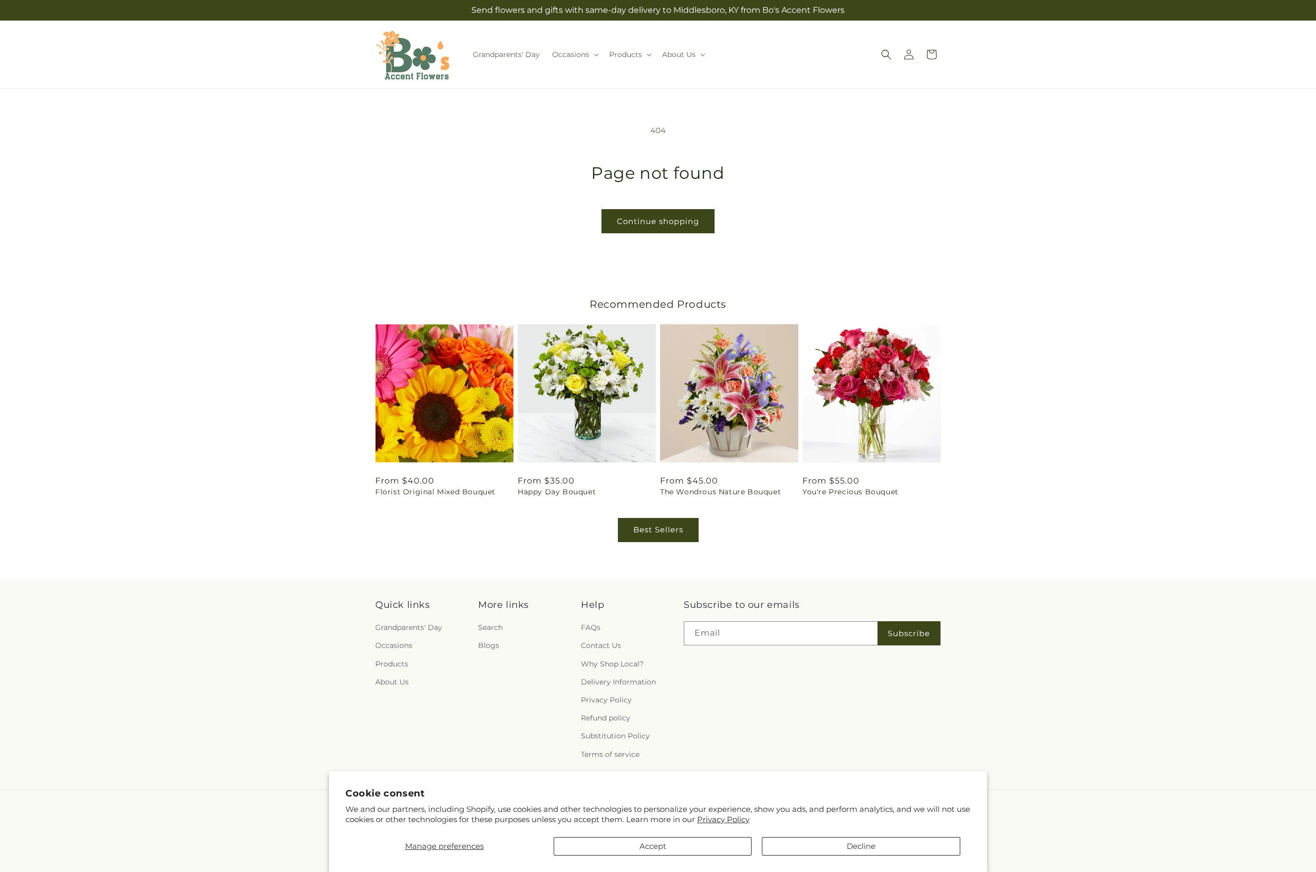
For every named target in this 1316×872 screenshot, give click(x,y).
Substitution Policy (615, 735)
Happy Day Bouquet (557, 491)
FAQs (590, 627)
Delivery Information (618, 682)
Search (490, 627)
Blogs (488, 645)
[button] (574, 54)
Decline (861, 846)
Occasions (393, 645)
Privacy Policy (723, 819)
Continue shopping (658, 221)
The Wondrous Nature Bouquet (720, 491)
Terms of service (610, 754)
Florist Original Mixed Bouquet (435, 491)
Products (391, 664)
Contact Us (601, 645)
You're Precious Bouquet (850, 491)
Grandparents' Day (408, 627)
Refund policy (605, 717)
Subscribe (909, 633)
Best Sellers (658, 529)
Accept (652, 846)
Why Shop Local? (612, 664)
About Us (392, 682)
